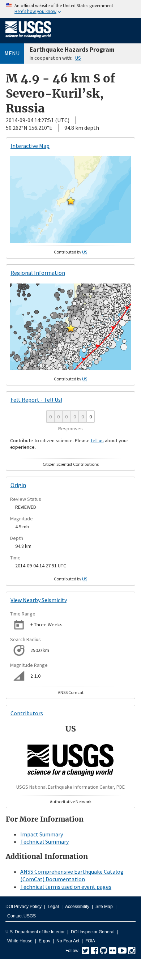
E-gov (44, 940)
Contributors (26, 713)
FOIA (90, 940)
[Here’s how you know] (70, 9)
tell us (97, 440)
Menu (12, 53)
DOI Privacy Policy (23, 906)
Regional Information (37, 272)
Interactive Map (30, 145)
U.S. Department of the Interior (35, 931)
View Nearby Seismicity (38, 600)
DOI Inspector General (93, 931)
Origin (18, 485)
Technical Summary (44, 841)
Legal (53, 906)
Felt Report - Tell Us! (36, 399)
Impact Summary (41, 834)
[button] (71, 200)
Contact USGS (21, 915)
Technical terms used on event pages (65, 886)
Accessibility (77, 906)
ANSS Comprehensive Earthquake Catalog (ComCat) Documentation (72, 875)
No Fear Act (67, 940)
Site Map (104, 906)
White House (20, 940)
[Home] (28, 39)
